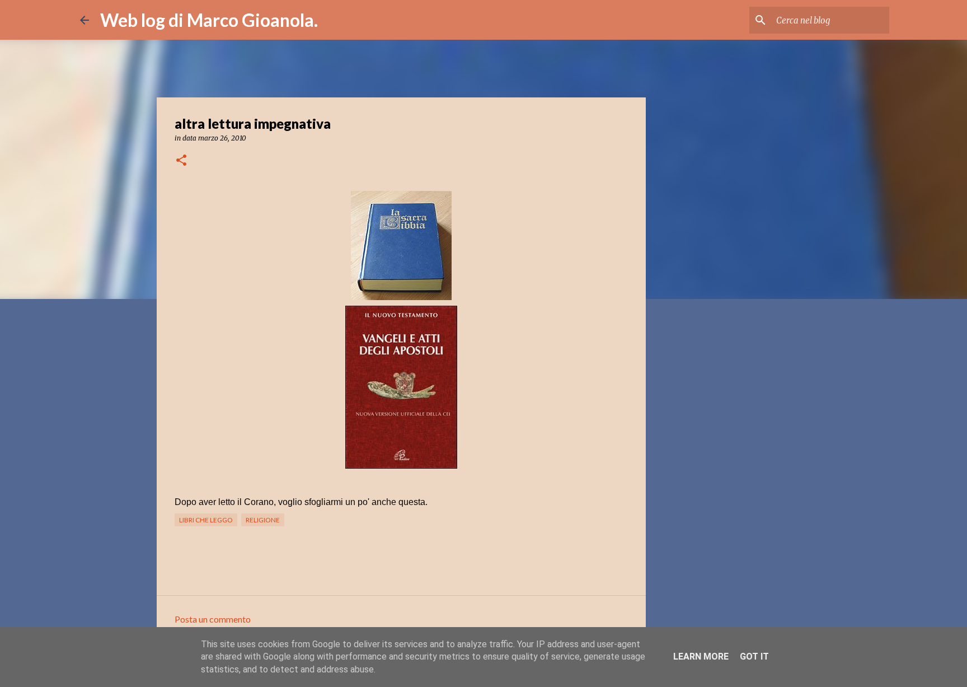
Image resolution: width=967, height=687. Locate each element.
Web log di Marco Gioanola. (209, 20)
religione (263, 520)
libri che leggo (206, 520)
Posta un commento (213, 619)
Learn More (701, 656)
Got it (754, 656)
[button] (181, 161)
